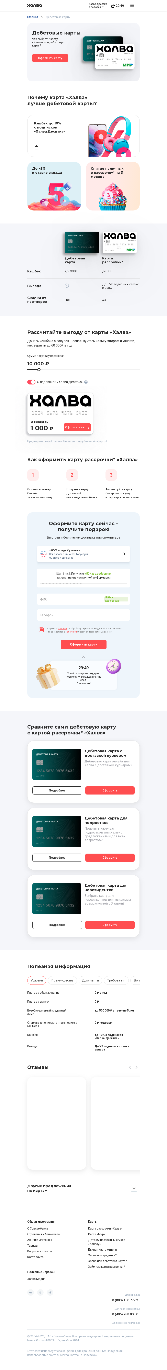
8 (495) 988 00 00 (125, 1314)
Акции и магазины (39, 1240)
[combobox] (83, 599)
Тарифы (32, 1245)
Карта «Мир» (96, 1234)
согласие (62, 628)
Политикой (71, 632)
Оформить (110, 790)
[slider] (39, 369)
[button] (83, 610)
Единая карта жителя (102, 1249)
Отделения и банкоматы (43, 1234)
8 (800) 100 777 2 (125, 1300)
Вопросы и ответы (39, 1251)
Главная (32, 17)
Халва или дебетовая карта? (107, 1261)
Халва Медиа (36, 1278)
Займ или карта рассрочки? (106, 1266)
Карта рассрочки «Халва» (105, 1228)
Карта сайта (35, 1257)
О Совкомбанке (37, 1228)
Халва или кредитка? (102, 1255)
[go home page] (34, 6)
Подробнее (57, 790)
